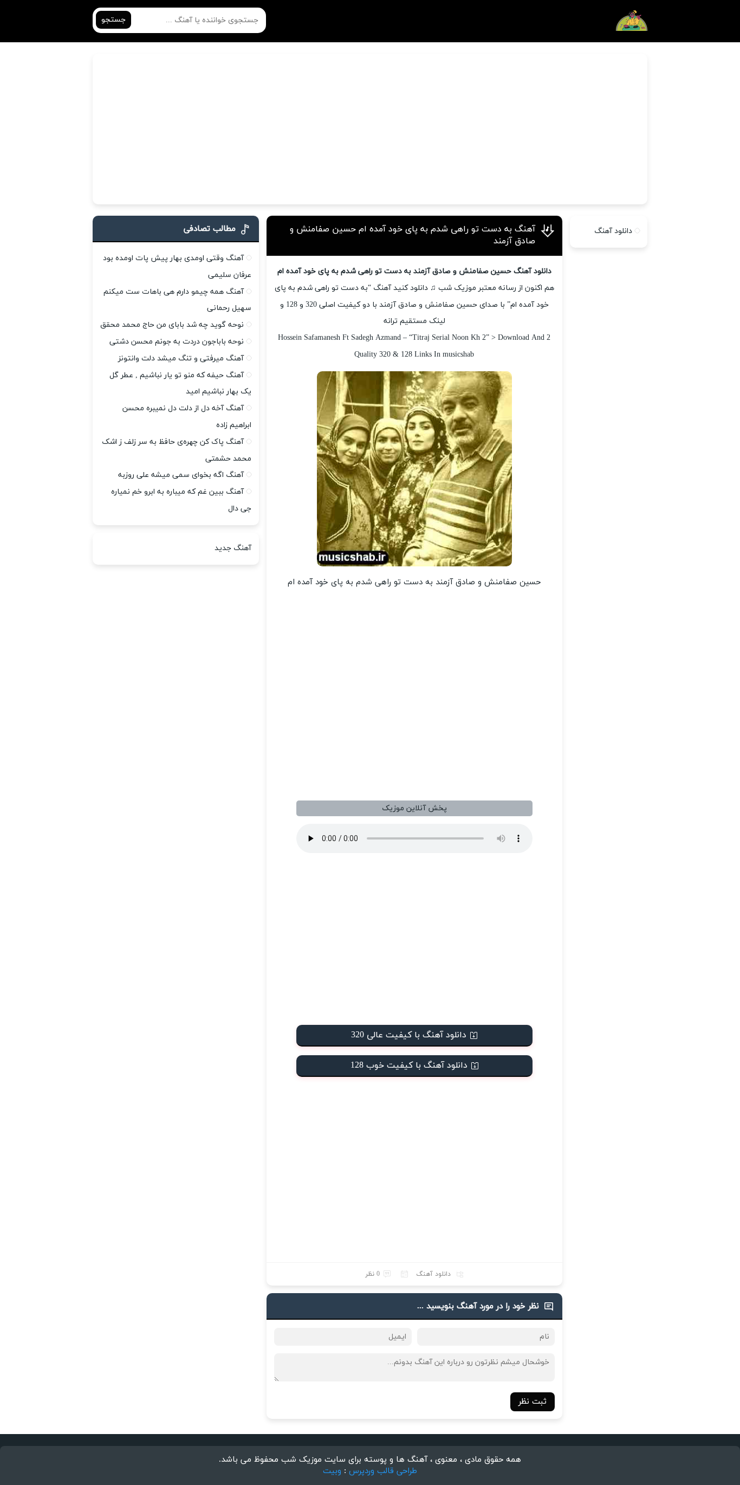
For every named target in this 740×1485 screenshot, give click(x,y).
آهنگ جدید (233, 548)
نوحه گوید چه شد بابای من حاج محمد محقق (172, 325)
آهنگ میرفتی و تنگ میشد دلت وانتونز (181, 358)
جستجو (113, 20)
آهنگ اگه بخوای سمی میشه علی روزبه (181, 475)
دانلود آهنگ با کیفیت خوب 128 (409, 1065)
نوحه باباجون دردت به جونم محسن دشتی (176, 342)
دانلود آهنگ (433, 1274)
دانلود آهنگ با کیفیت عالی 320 (408, 1035)
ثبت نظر (532, 1401)
